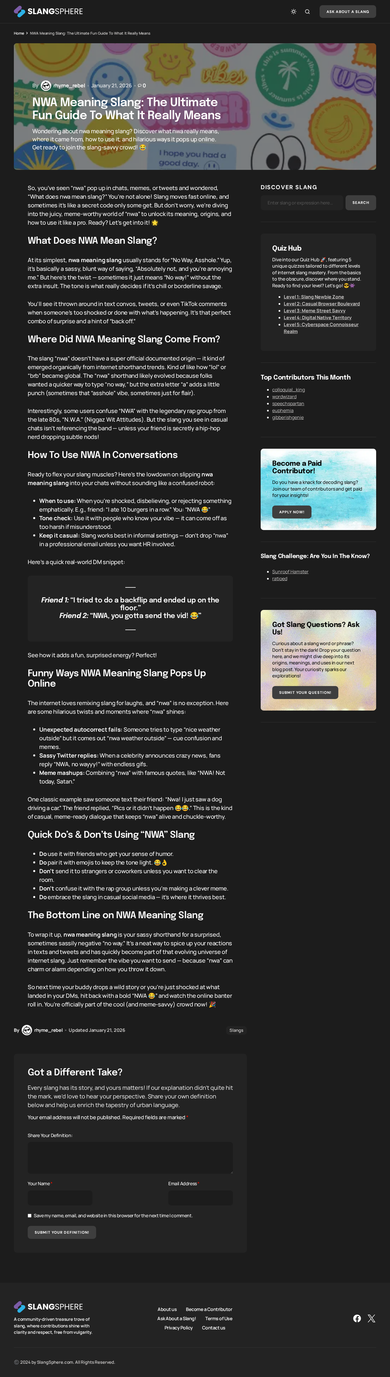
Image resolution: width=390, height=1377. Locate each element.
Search (360, 202)
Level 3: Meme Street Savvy (315, 310)
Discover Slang (289, 187)
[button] (293, 11)
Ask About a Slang (347, 11)
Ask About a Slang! (176, 1318)
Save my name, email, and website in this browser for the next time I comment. (113, 1215)
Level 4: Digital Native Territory (318, 317)
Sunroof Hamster (290, 571)
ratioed (279, 578)
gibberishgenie (288, 417)
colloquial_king (288, 389)
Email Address (183, 1183)
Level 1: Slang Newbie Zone (314, 297)
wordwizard (284, 396)
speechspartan (288, 403)
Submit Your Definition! (62, 1232)
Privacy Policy (179, 1328)
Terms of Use (218, 1318)
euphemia (283, 410)
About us (167, 1309)
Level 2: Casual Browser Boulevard (322, 303)
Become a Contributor (209, 1309)
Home (19, 33)
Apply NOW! (292, 512)
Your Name (40, 1183)
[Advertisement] (318, 774)
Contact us (213, 1328)
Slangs (236, 1030)
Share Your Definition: (50, 1135)
